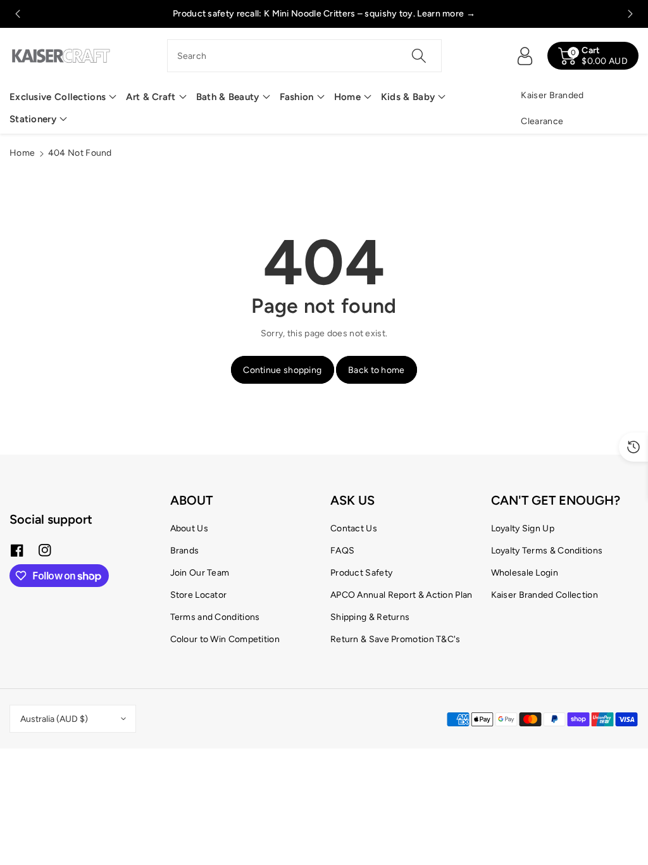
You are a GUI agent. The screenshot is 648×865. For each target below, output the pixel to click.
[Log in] (525, 56)
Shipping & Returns (369, 617)
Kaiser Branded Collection (545, 595)
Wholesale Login (525, 572)
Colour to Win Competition (225, 639)
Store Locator (198, 595)
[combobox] (305, 56)
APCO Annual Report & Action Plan (401, 595)
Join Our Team (200, 572)
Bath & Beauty (227, 97)
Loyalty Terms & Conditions (547, 550)
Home (347, 97)
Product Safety (361, 572)
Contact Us (353, 528)
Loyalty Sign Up (523, 528)
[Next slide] (630, 14)
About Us (189, 528)
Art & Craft (150, 97)
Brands (184, 550)
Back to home (376, 370)
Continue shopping (282, 370)
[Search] (419, 56)
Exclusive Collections (57, 97)
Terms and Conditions (215, 617)
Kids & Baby (408, 97)
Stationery (32, 119)
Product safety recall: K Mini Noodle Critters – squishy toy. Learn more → (324, 13)
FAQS (342, 550)
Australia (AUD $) (54, 719)
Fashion (297, 97)
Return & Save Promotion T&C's (395, 639)
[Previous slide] (17, 14)
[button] (62, 97)
